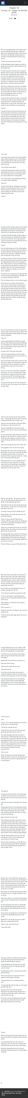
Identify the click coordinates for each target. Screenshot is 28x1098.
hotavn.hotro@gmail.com (17, 1091)
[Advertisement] (14, 35)
